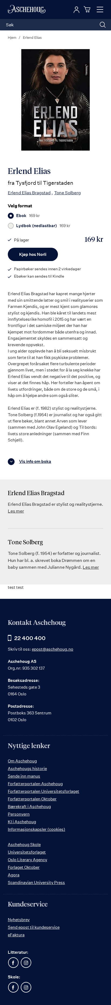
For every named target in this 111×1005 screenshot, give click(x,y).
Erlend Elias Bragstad (29, 192)
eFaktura (16, 934)
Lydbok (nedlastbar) (43, 226)
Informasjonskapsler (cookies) (36, 829)
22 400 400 (30, 638)
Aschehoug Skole (24, 844)
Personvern (19, 814)
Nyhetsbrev (19, 919)
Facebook (13, 962)
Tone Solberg (67, 192)
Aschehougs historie (27, 768)
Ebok (28, 216)
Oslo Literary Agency (27, 859)
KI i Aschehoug (22, 821)
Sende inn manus (24, 776)
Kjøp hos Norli (32, 254)
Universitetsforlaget (27, 852)
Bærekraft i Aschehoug (29, 806)
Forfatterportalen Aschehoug (35, 783)
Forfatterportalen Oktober (32, 799)
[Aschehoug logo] (27, 9)
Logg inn (76, 9)
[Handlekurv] (88, 9)
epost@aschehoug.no (52, 649)
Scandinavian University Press (36, 882)
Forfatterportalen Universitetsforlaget (43, 791)
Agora (13, 874)
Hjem (12, 37)
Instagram (25, 962)
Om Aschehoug (22, 761)
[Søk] (102, 24)
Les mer (16, 511)
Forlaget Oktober (24, 867)
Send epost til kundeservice (34, 927)
